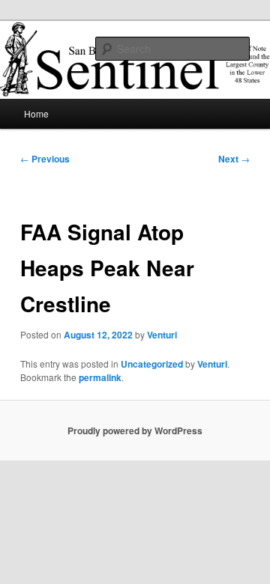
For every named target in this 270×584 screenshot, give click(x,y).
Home (36, 113)
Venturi (162, 334)
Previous (45, 158)
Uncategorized (152, 364)
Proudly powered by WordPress (135, 430)
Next (234, 158)
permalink (100, 377)
